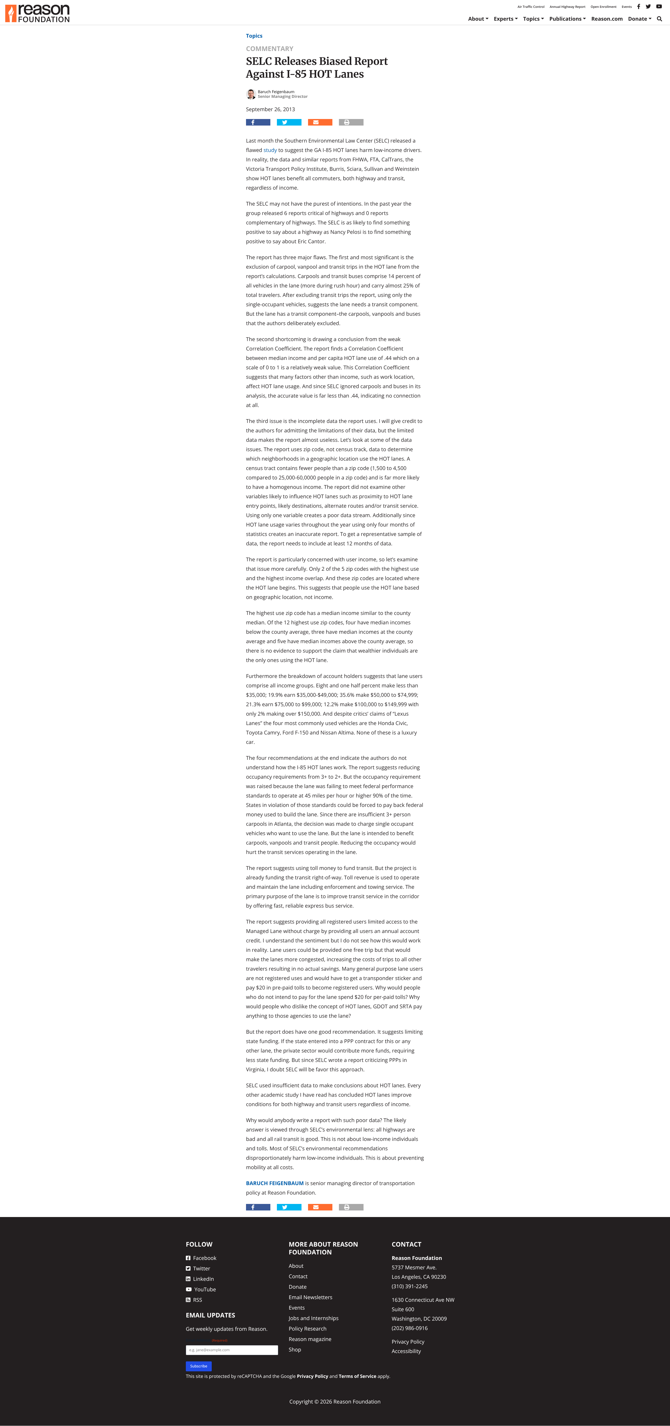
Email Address (206, 1340)
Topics (531, 18)
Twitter (201, 1268)
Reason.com (607, 18)
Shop (295, 1349)
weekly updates (214, 1329)
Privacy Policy (408, 1341)
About (476, 18)
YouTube (205, 1289)
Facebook (204, 1257)
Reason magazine (310, 1339)
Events (627, 6)
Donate (637, 18)
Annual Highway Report (567, 6)
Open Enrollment (604, 6)
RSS (197, 1299)
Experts (503, 18)
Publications (565, 18)
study (270, 150)
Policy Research (307, 1328)
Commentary (269, 48)
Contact (298, 1276)
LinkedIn (203, 1278)
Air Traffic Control (531, 6)
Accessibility (406, 1351)
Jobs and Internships (313, 1318)
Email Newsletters (310, 1297)
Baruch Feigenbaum (275, 1183)
